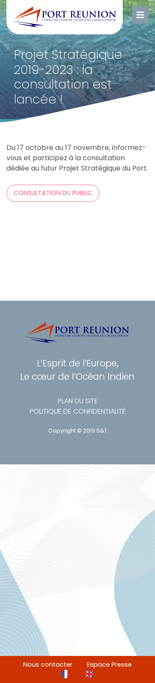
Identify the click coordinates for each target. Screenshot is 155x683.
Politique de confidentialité (77, 411)
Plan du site (78, 401)
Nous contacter (47, 664)
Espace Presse (109, 664)
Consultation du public (53, 193)
